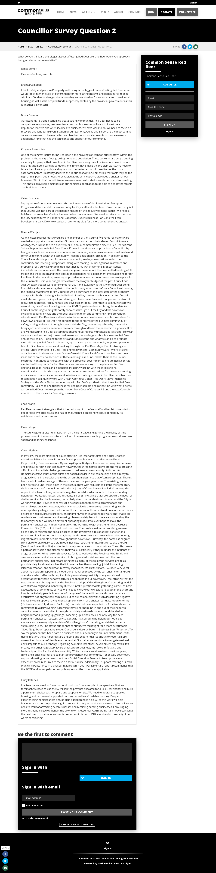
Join (151, 12)
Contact (135, 12)
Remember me (34, 805)
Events (104, 12)
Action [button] (87, 12)
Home (61, 12)
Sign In (193, 2)
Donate (167, 12)
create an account (36, 818)
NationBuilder (106, 863)
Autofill (170, 84)
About (119, 12)
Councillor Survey (59, 46)
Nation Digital (124, 863)
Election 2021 (36, 46)
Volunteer (187, 12)
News (73, 12)
